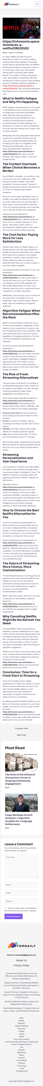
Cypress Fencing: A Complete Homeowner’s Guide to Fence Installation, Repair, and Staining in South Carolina (21, 994)
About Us (21, 960)
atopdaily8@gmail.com (25, 955)
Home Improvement (21, 1039)
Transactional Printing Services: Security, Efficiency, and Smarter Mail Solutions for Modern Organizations (21, 976)
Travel (21, 1068)
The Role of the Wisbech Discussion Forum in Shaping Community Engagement (20, 779)
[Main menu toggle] (37, 4)
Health (21, 1036)
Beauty (21, 1021)
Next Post (21, 735)
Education (21, 1029)
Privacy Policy (21, 965)
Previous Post (21, 728)
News (5, 53)
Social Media (21, 1060)
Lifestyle (21, 1050)
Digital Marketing (21, 1026)
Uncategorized (21, 1071)
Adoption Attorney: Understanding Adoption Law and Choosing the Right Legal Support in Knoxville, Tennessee (21, 985)
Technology (21, 1066)
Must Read (21, 1052)
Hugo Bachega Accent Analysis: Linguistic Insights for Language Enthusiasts (18, 820)
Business (21, 1023)
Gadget (21, 1031)
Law (21, 1047)
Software (21, 1063)
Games (21, 1034)
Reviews (21, 1058)
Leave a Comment (16, 53)
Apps (21, 1018)
